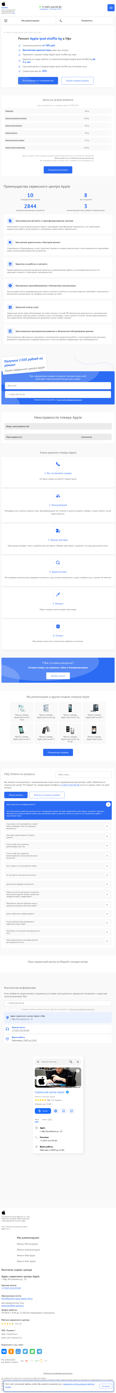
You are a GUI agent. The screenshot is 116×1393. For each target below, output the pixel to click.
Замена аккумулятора (13, 126)
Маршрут (45, 1111)
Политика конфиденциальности (57, 1373)
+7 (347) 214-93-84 (51, 6)
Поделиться (4, 1351)
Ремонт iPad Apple (26, 1255)
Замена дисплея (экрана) (14, 140)
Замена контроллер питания (16, 118)
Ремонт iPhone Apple (27, 1243)
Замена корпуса (11, 133)
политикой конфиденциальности (69, 400)
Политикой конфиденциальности (81, 1009)
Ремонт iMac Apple (26, 1261)
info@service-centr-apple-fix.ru (17, 1298)
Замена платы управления (15, 148)
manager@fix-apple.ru (12, 1305)
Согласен (106, 1386)
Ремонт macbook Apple (28, 1249)
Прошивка (9, 111)
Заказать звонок (58, 676)
